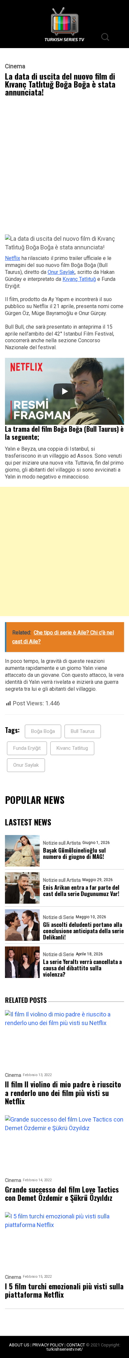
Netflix (12, 258)
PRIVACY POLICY (48, 1345)
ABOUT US (19, 1345)
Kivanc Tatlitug (72, 748)
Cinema (15, 66)
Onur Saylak (61, 272)
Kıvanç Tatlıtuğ (79, 279)
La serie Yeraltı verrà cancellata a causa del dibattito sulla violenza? (82, 967)
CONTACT (75, 1345)
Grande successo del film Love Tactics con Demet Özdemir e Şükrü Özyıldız (62, 1193)
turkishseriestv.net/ (65, 1349)
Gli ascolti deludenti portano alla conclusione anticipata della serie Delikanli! (83, 930)
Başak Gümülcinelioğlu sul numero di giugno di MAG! (74, 853)
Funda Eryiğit (27, 748)
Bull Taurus (83, 731)
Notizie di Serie (58, 917)
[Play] (64, 391)
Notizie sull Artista (62, 843)
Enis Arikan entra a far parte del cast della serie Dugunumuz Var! (81, 890)
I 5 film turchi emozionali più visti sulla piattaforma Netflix (64, 1290)
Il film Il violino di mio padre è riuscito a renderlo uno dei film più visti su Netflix (63, 1092)
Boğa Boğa (43, 731)
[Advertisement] (64, 167)
